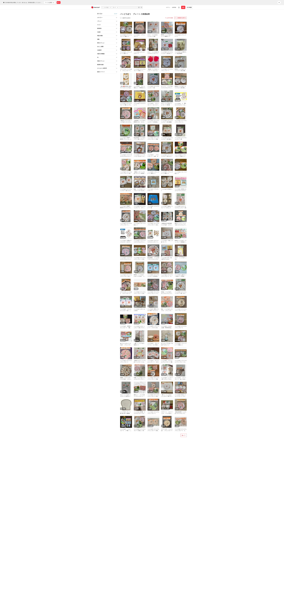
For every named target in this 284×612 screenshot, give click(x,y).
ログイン (168, 7)
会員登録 (174, 7)
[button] (110, 7)
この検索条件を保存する (181, 17)
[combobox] (122, 7)
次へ (183, 435)
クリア (115, 13)
